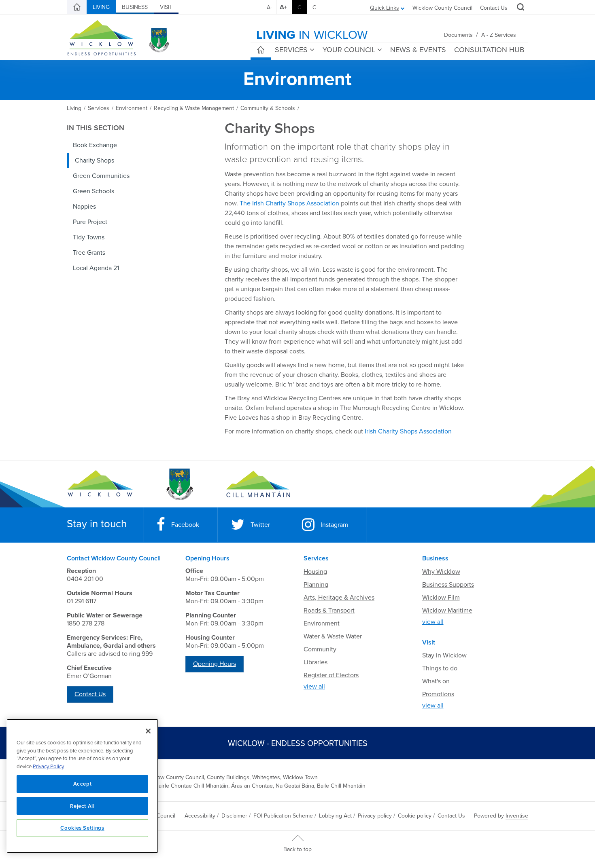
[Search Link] (519, 8)
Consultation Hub (489, 49)
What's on (436, 681)
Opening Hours (214, 664)
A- (269, 7)
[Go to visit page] (179, 484)
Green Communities (101, 176)
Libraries (315, 662)
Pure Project (90, 222)
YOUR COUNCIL (349, 49)
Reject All (82, 806)
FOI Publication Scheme (283, 815)
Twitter (260, 525)
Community (320, 649)
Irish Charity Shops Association (408, 431)
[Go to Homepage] (100, 484)
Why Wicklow (441, 572)
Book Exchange (95, 145)
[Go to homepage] (258, 484)
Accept (82, 783)
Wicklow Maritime (447, 610)
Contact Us (494, 7)
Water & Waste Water (333, 636)
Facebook (185, 525)
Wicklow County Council (442, 7)
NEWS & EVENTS (418, 49)
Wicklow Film (441, 598)
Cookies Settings (82, 827)
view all (314, 687)
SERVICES (291, 49)
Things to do (439, 668)
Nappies (84, 207)
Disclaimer (234, 815)
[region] (82, 786)
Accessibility (200, 815)
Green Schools (93, 191)
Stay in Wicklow (444, 655)
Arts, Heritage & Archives (339, 598)
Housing (315, 572)
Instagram (334, 525)
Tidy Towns (88, 237)
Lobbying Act (335, 815)
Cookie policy (414, 815)
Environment (322, 623)
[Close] (148, 731)
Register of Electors (331, 675)
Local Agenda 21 (96, 268)
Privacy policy (375, 815)
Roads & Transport (329, 610)
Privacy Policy (48, 766)
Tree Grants (89, 253)
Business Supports (448, 585)
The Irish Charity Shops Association (289, 203)
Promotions (438, 694)
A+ (283, 7)
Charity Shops (94, 160)
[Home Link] (77, 7)
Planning (316, 585)
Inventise (517, 815)
